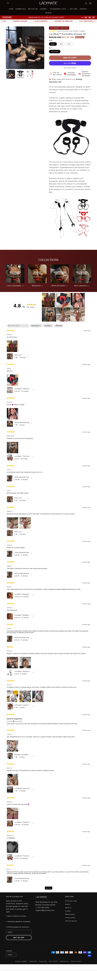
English (10, 954)
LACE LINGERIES (14, 286)
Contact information (75, 961)
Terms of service (71, 921)
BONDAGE (36, 286)
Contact (68, 911)
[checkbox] (58, 325)
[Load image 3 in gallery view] (29, 74)
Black (53, 44)
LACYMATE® (23, 961)
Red (61, 44)
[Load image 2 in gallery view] (20, 74)
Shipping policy (64, 961)
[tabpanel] (48, 607)
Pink (69, 44)
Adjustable (54, 51)
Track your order (71, 901)
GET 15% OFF (18, 938)
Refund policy (70, 914)
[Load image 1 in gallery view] (10, 74)
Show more (49, 888)
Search (67, 904)
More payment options (70, 67)
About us (68, 907)
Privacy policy (70, 917)
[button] (8, 3)
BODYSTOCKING (58, 286)
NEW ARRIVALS (80, 286)
